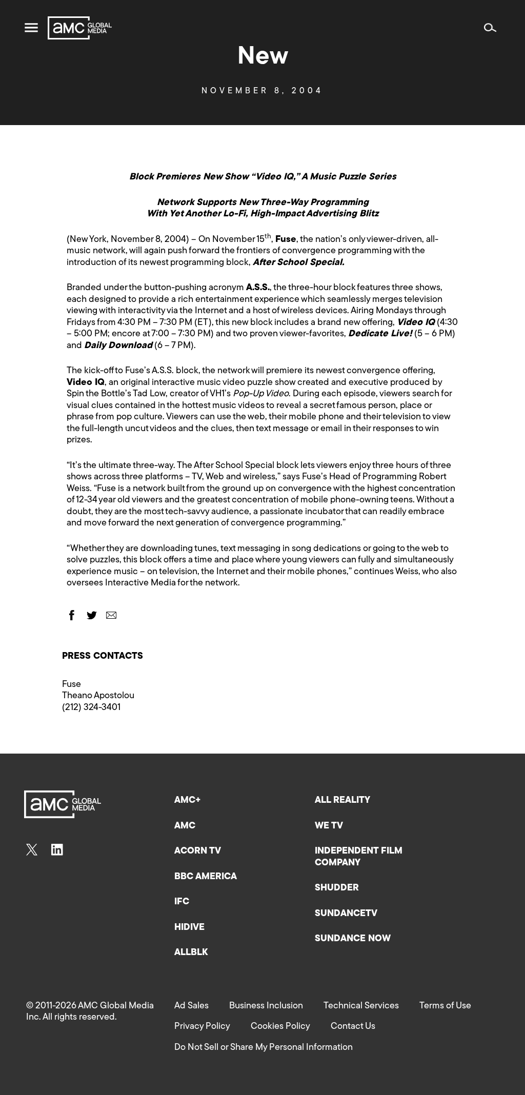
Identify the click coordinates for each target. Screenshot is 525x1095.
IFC (181, 902)
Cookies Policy (280, 1026)
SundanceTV (346, 914)
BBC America (205, 877)
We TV (329, 826)
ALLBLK (191, 953)
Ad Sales (191, 1006)
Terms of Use (445, 1006)
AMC (184, 826)
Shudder (337, 888)
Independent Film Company (358, 857)
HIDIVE (189, 927)
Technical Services (361, 1006)
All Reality (342, 800)
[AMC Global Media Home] (80, 27)
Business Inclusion (266, 1006)
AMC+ (187, 800)
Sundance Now (353, 939)
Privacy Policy (202, 1026)
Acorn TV (197, 851)
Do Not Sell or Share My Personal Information (263, 1047)
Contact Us (353, 1026)
